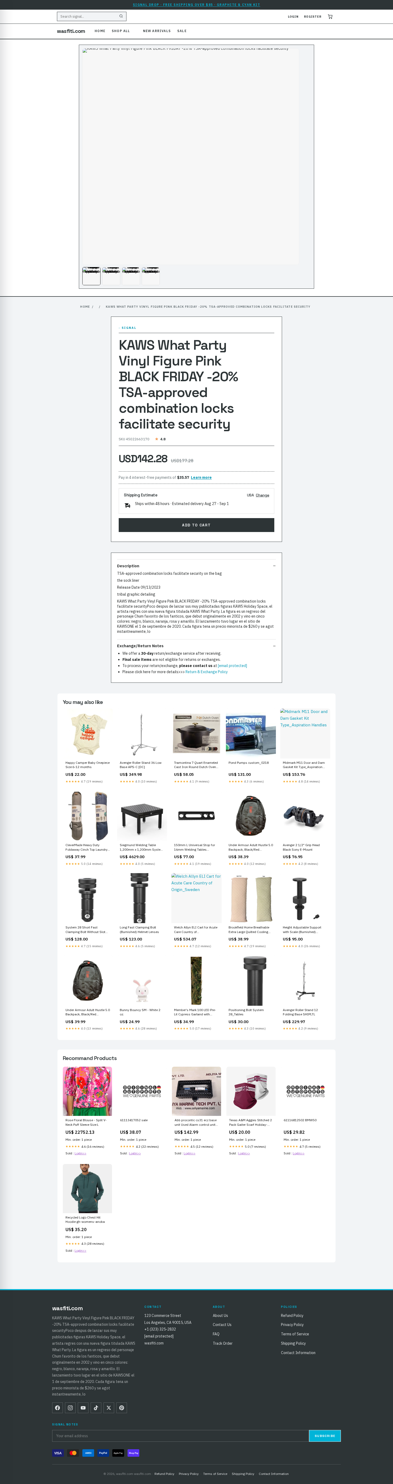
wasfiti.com (71, 31)
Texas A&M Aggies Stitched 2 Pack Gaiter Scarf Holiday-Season (250, 1122)
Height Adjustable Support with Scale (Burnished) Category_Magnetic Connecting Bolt (302, 929)
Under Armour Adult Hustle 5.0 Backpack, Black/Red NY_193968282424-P (88, 1012)
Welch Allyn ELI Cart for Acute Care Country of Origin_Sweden (195, 929)
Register (313, 16)
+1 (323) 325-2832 (160, 1329)
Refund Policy (292, 1315)
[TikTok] (96, 1407)
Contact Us (222, 1324)
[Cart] (330, 16)
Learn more (201, 477)
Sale (182, 31)
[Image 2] (111, 276)
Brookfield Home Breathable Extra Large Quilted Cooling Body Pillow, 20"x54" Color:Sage (249, 929)
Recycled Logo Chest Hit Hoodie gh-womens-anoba (85, 1219)
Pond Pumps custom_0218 (249, 763)
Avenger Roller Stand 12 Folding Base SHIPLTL (300, 1012)
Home (100, 31)
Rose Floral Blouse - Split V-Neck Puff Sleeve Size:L (86, 1122)
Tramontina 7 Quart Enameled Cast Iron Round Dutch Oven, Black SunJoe (196, 765)
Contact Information (298, 1352)
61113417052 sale (134, 1120)
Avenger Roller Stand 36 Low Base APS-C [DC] (140, 765)
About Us (220, 1315)
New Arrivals (157, 31)
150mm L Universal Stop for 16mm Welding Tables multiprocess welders (194, 847)
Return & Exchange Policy (207, 671)
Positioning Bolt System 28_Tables (246, 1012)
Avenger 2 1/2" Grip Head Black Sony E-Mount (301, 847)
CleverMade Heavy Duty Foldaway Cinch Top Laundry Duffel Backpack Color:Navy (86, 847)
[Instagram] (70, 1407)
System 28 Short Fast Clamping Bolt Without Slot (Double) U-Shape (85, 929)
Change (262, 495)
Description (128, 565)
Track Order (223, 1343)
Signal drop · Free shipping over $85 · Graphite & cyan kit (196, 5)
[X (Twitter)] (108, 1407)
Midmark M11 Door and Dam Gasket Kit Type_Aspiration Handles (304, 765)
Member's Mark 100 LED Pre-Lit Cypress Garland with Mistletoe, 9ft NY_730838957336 (195, 1012)
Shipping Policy (293, 1343)
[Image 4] (151, 276)
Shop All (121, 31)
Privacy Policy (292, 1324)
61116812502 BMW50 (300, 1120)
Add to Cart (196, 525)
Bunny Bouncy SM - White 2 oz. (140, 1012)
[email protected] (232, 665)
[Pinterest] (121, 1407)
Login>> (80, 1153)
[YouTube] (83, 1407)
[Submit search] (121, 16)
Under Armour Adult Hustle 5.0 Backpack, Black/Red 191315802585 (251, 847)
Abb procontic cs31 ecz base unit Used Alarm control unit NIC (196, 1122)
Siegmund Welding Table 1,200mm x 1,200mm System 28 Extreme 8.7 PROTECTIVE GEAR (141, 847)
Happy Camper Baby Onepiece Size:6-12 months (88, 765)
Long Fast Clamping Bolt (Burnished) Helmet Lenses (139, 929)
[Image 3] (131, 276)
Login (293, 16)
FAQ (216, 1334)
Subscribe (325, 1436)
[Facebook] (57, 1407)
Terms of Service (295, 1334)
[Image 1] (91, 276)
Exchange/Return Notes (140, 645)
